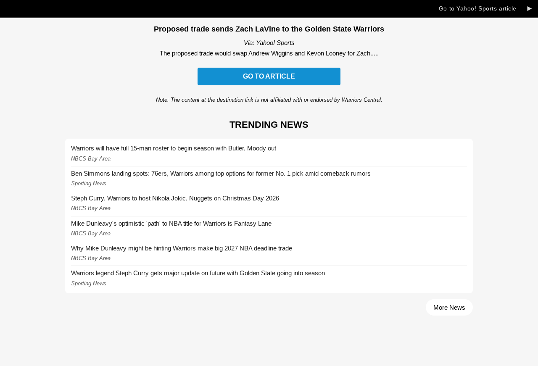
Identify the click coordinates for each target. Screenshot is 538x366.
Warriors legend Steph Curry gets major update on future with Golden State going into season (198, 272)
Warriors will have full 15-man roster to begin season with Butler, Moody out (173, 148)
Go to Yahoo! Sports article (478, 8)
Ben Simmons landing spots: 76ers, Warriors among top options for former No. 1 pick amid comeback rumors (221, 173)
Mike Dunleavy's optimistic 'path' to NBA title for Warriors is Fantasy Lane (171, 223)
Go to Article (269, 76)
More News (449, 307)
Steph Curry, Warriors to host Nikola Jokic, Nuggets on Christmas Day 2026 (175, 198)
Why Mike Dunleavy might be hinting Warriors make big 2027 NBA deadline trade (181, 248)
